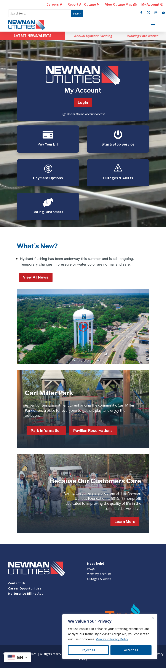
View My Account (99, 574)
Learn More (125, 521)
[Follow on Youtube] (163, 13)
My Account (150, 4)
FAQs (91, 569)
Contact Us (17, 583)
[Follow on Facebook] (141, 13)
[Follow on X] (148, 13)
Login (83, 102)
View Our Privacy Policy (112, 639)
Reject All (88, 650)
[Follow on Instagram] (156, 13)
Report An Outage (82, 4)
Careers (52, 4)
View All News (35, 277)
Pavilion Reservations (93, 430)
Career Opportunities (24, 588)
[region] (109, 636)
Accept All (131, 650)
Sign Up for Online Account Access (83, 114)
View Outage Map (118, 4)
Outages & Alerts (99, 579)
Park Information (46, 430)
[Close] (152, 617)
